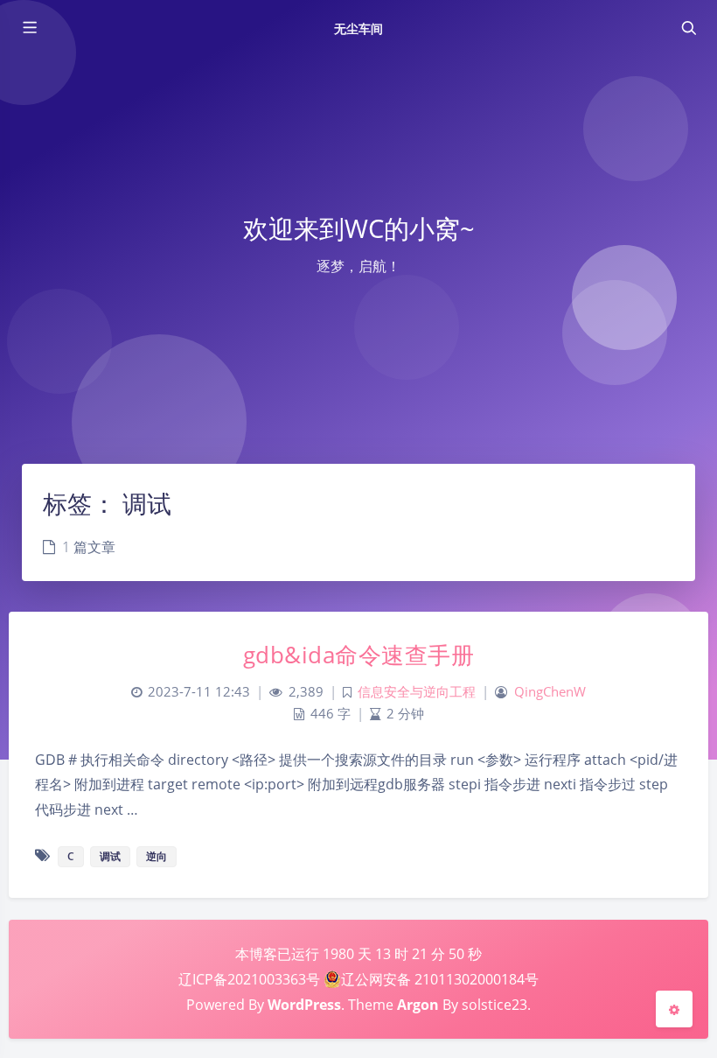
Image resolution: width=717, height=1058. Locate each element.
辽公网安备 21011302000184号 (440, 979)
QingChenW (550, 691)
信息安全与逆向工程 (417, 691)
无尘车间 (358, 28)
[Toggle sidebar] (29, 28)
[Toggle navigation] (688, 28)
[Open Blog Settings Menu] (674, 1009)
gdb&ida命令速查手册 (359, 654)
